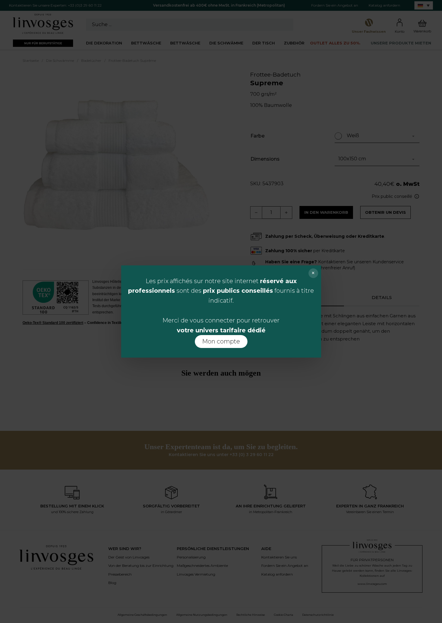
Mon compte (221, 341)
